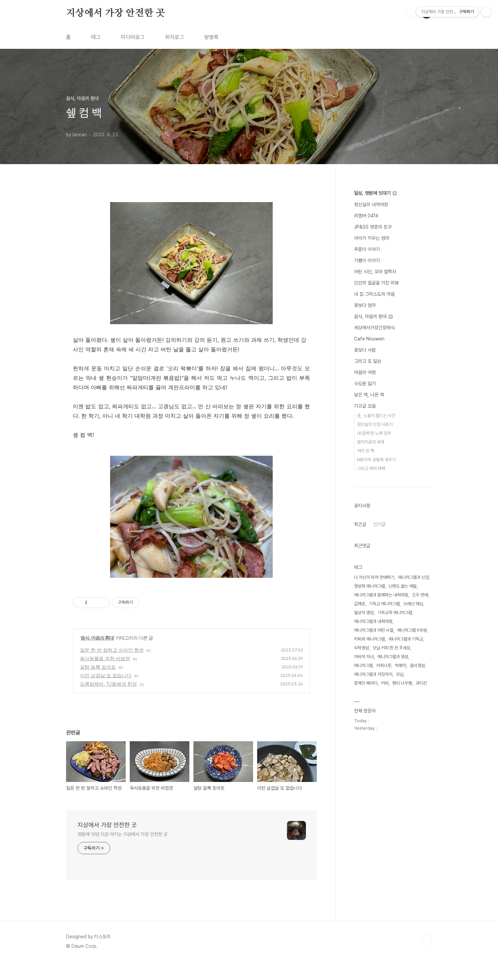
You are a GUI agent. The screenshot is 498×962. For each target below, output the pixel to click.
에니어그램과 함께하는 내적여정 (381, 594)
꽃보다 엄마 (365, 305)
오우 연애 (420, 594)
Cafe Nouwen (369, 338)
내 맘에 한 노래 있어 (374, 433)
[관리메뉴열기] (486, 12)
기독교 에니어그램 (384, 603)
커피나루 (383, 665)
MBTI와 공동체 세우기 (376, 459)
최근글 (360, 524)
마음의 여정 (365, 372)
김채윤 (359, 603)
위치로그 (174, 37)
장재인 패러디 (365, 683)
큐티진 (421, 683)
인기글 (379, 524)
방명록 (211, 37)
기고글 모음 (365, 406)
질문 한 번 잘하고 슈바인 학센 (112, 650)
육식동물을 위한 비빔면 (105, 658)
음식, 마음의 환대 (97, 638)
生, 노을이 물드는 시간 (376, 415)
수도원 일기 (365, 383)
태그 (96, 37)
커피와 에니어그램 (369, 639)
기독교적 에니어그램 (394, 612)
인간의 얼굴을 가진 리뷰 (376, 283)
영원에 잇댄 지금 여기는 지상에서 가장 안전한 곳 (122, 834)
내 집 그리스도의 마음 (374, 294)
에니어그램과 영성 (392, 656)
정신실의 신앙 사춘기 (375, 424)
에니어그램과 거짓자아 (373, 674)
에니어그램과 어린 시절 (373, 630)
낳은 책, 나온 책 (369, 394)
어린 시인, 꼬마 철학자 (375, 271)
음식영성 (417, 665)
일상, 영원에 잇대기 (373, 193)
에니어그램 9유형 (412, 630)
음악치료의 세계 (370, 442)
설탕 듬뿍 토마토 (98, 667)
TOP (426, 939)
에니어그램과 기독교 (406, 639)
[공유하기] (93, 602)
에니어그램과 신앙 (413, 577)
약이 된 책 (365, 450)
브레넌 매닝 (413, 603)
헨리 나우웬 (402, 683)
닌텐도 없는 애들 (403, 586)
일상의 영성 (364, 612)
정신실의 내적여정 (371, 204)
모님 (399, 674)
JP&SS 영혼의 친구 (373, 227)
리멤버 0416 (366, 215)
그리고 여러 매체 (371, 468)
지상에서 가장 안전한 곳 (115, 13)
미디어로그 (133, 37)
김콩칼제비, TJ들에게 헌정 (108, 684)
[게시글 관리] (102, 602)
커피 (385, 683)
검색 (411, 13)
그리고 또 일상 (367, 361)
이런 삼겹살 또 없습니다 (105, 675)
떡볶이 (400, 665)
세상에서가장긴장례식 (374, 327)
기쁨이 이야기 (367, 260)
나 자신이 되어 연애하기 (374, 577)
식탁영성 (361, 647)
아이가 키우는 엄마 (371, 238)
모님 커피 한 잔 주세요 (391, 647)
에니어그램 (363, 665)
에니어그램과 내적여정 (373, 621)
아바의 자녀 (364, 656)
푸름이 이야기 (367, 249)
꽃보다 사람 (365, 350)
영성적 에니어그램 (369, 586)
